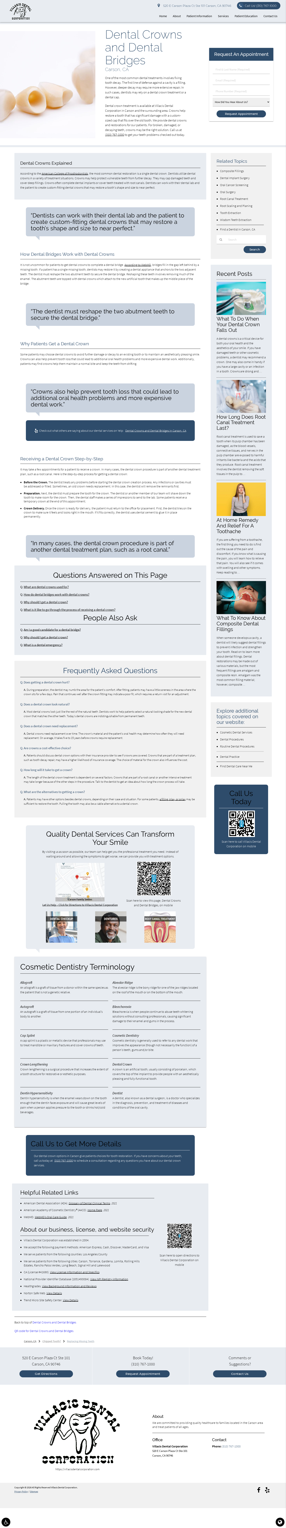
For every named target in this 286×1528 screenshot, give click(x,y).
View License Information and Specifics (74, 1272)
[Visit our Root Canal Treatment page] (160, 941)
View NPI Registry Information (109, 1279)
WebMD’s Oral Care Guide (51, 1217)
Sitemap (34, 1491)
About (177, 16)
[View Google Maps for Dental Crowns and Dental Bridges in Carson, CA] (79, 900)
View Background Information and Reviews (69, 1286)
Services (223, 16)
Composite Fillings (232, 171)
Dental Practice (230, 757)
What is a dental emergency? (43, 645)
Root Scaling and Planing (236, 206)
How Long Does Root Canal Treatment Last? (241, 422)
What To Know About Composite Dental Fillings (241, 623)
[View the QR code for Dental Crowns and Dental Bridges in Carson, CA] (154, 895)
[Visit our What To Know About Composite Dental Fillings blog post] (241, 613)
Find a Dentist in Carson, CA (237, 229)
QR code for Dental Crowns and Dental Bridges (43, 1331)
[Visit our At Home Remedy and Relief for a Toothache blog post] (241, 515)
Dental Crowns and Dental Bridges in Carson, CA (155, 431)
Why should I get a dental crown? (46, 602)
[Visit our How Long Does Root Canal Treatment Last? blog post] (241, 412)
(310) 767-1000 (114, 135)
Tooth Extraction (230, 213)
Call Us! (260, 6)
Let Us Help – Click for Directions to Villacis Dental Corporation (80, 905)
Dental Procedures (232, 739)
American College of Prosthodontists (65, 173)
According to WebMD (138, 265)
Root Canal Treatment (234, 199)
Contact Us (270, 16)
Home (163, 16)
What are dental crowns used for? (46, 587)
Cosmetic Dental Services (236, 732)
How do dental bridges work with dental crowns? (56, 595)
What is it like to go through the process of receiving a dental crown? (69, 610)
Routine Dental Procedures (237, 746)
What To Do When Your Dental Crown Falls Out (238, 324)
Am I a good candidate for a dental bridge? (52, 630)
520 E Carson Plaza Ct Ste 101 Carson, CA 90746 (196, 6)
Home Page (95, 1210)
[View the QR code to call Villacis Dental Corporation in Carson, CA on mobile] (241, 836)
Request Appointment (142, 1374)
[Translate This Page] (280, 1522)
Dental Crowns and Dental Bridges (54, 1322)
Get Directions (46, 1374)
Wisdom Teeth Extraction (236, 220)
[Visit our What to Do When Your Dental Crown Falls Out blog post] (241, 314)
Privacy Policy (21, 1491)
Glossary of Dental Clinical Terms (89, 1203)
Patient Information (199, 16)
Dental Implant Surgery (235, 178)
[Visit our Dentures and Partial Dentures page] (110, 941)
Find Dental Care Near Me (236, 766)
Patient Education (246, 16)
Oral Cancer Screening (234, 185)
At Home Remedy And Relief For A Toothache (237, 525)
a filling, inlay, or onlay (173, 799)
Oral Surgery (228, 192)
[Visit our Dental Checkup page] (61, 941)
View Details (54, 1293)
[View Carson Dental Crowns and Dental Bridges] (47, 137)
